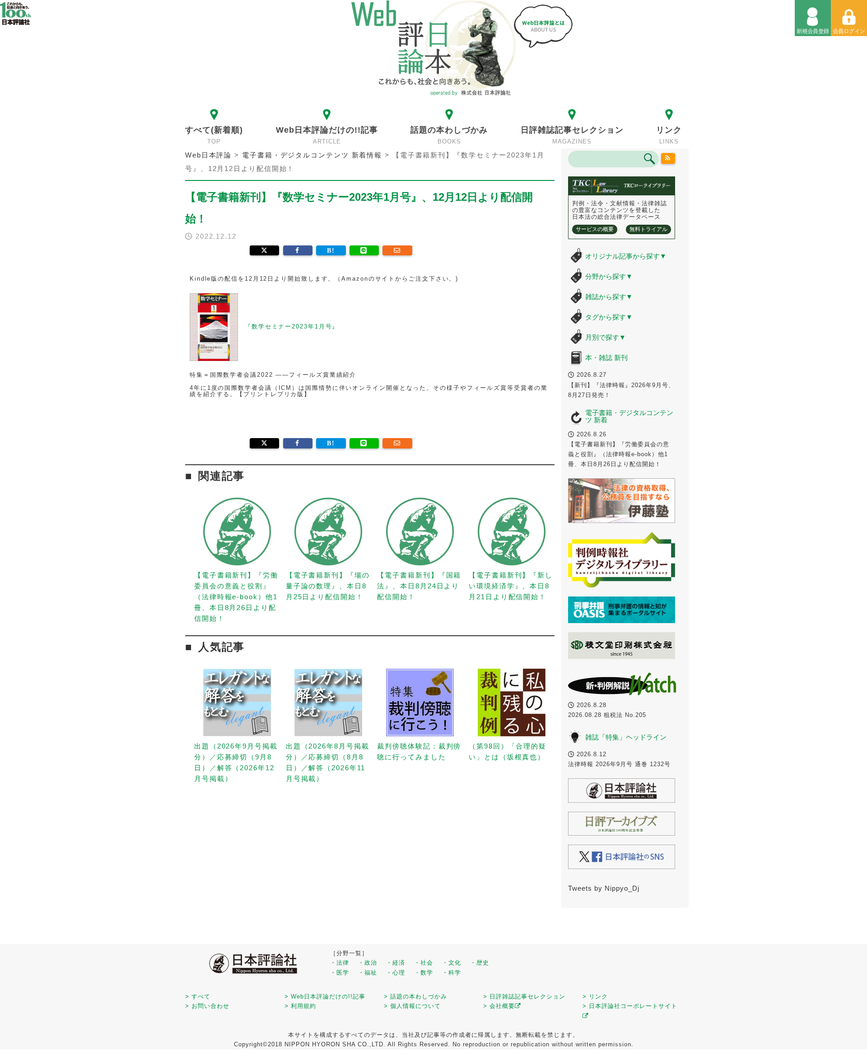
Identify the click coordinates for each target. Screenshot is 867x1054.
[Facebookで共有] (297, 250)
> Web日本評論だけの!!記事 (324, 996)
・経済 (395, 962)
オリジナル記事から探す (626, 256)
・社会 (423, 962)
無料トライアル (648, 229)
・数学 (423, 972)
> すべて (197, 996)
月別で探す (605, 337)
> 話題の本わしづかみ (415, 996)
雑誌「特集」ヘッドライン (626, 737)
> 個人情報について (412, 1006)
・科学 (451, 972)
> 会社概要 (499, 1006)
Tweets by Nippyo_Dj (603, 888)
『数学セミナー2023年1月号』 (292, 326)
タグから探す (609, 317)
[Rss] (668, 158)
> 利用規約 (300, 1006)
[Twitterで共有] (264, 250)
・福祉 (367, 972)
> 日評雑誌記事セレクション (524, 996)
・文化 (451, 962)
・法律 (339, 962)
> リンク (595, 996)
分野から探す (609, 276)
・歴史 (479, 962)
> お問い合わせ (207, 1006)
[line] (364, 250)
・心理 (395, 972)
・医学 (339, 972)
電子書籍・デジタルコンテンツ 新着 (629, 416)
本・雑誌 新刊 (606, 357)
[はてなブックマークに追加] (330, 250)
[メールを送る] (397, 250)
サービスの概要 (595, 229)
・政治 (367, 962)
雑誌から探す (609, 296)
